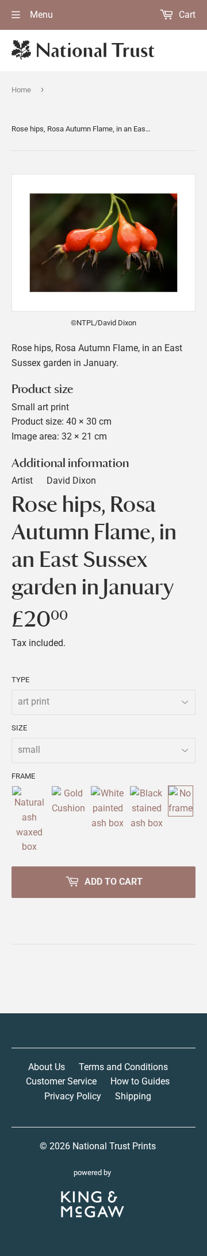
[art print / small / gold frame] (68, 820)
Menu (40, 14)
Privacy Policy (72, 1096)
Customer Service (61, 1081)
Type (20, 679)
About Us (46, 1066)
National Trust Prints (114, 1146)
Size (19, 728)
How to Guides (140, 1081)
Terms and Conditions (123, 1066)
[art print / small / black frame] (146, 820)
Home (21, 89)
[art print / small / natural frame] (29, 820)
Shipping (133, 1096)
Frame (23, 776)
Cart (186, 14)
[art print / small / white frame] (107, 820)
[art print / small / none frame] (180, 820)
